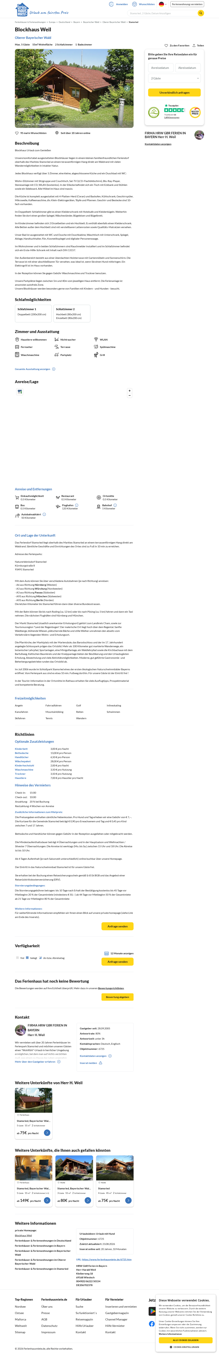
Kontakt (81, 1332)
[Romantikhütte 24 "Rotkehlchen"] (74, 1167)
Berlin (39, 600)
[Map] (74, 434)
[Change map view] (20, 392)
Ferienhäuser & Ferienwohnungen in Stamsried (41, 1268)
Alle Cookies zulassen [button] (185, 1340)
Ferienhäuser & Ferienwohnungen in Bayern (40, 1245)
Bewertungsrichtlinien (111, 988)
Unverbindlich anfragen (175, 92)
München (41, 596)
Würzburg (41, 588)
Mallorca (20, 1319)
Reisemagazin (84, 1319)
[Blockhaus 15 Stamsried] (33, 1100)
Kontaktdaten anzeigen (158, 143)
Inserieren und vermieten (121, 1306)
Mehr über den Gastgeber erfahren (35, 1061)
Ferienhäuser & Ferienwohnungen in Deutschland (43, 1240)
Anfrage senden (118, 926)
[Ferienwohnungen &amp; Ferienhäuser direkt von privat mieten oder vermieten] (41, 12)
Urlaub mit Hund (105, 1233)
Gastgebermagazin (117, 1313)
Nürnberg (40, 584)
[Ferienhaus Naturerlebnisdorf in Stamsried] (33, 1167)
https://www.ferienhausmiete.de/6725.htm (106, 1259)
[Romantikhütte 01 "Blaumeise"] (115, 1167)
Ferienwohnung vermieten (187, 4)
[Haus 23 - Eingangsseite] (74, 88)
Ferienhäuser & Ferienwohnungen (30, 22)
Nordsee (20, 1306)
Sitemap (20, 1332)
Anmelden (122, 4)
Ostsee (19, 1313)
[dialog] (186, 1323)
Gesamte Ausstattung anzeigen (32, 368)
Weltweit (21, 1325)
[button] (186, 1347)
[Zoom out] (129, 395)
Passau (39, 592)
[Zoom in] (129, 390)
